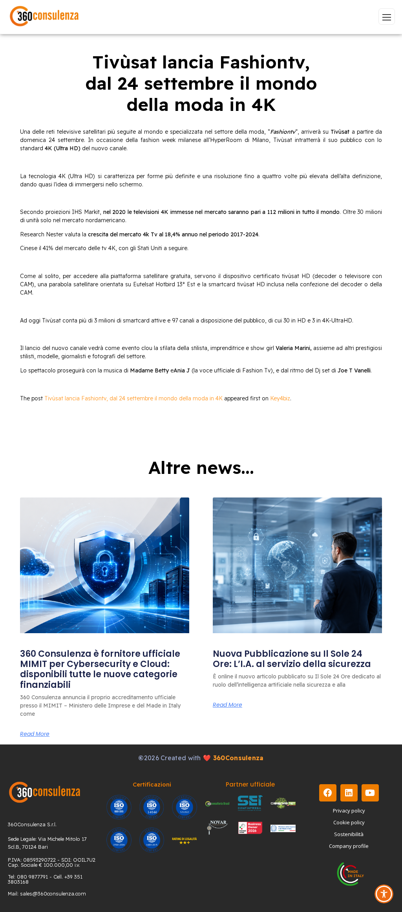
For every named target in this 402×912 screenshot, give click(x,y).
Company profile (349, 845)
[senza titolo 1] (44, 792)
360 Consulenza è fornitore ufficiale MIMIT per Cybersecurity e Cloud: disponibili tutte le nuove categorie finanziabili (100, 669)
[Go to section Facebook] (327, 792)
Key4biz (280, 398)
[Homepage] (44, 17)
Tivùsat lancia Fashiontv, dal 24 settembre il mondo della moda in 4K (133, 398)
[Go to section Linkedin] (349, 792)
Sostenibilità (349, 834)
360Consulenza (238, 758)
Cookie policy (349, 822)
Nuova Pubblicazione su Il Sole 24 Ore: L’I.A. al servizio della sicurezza (292, 659)
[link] (104, 565)
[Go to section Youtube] (370, 792)
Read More (34, 734)
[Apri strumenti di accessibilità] (384, 893)
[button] (386, 16)
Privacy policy (349, 810)
